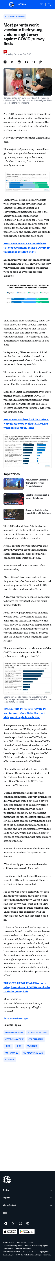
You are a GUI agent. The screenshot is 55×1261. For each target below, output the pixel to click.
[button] (4, 4)
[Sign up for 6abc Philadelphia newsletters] (28, 1223)
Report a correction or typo (16, 1018)
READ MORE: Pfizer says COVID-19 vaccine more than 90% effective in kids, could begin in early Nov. (25, 713)
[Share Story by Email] (33, 62)
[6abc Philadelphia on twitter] (13, 1223)
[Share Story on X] (12, 62)
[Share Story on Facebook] (5, 62)
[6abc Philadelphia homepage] (11, 4)
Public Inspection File (11, 1252)
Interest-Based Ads (23, 1249)
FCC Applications (29, 1252)
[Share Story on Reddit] (19, 62)
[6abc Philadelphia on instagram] (20, 1223)
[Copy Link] (40, 62)
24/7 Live (21, 4)
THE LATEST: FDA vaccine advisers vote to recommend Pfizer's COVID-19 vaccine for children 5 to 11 (27, 247)
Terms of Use (8, 1249)
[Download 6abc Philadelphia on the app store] (10, 1231)
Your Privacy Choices (24, 1242)
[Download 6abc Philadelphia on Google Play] (27, 1231)
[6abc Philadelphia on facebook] (6, 1223)
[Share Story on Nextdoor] (26, 62)
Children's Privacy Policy (12, 1246)
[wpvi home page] (7, 1179)
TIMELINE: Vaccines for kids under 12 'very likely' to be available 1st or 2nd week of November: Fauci (26, 423)
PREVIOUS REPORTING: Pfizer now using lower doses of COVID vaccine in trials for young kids (27, 987)
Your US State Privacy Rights (36, 1246)
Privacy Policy (8, 1242)
